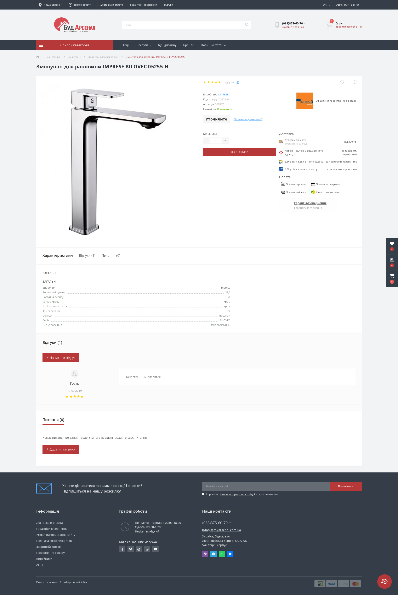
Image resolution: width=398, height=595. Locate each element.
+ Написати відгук (61, 357)
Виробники (44, 559)
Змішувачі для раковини (103, 57)
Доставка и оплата (112, 4)
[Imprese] (304, 101)
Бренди (188, 45)
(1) (237, 82)
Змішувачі (74, 57)
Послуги (142, 45)
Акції (126, 45)
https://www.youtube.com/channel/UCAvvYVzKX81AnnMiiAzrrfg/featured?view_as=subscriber (155, 549)
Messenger (230, 554)
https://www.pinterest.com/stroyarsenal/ (139, 549)
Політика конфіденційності (55, 541)
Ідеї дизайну (167, 45)
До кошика (239, 152)
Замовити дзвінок (293, 27)
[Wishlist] (342, 82)
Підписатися (345, 486)
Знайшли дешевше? (248, 119)
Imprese (222, 94)
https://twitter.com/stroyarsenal (130, 549)
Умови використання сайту (237, 494)
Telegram (213, 554)
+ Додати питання (61, 449)
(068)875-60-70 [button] (215, 522)
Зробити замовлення (349, 26)
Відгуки (168, 4)
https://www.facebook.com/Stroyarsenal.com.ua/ (122, 549)
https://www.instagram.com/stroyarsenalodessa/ (147, 549)
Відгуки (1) (87, 255)
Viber (205, 554)
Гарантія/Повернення (143, 4)
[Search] (247, 25)
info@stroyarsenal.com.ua (221, 530)
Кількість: (210, 134)
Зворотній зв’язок (48, 547)
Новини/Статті (211, 45)
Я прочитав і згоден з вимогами (242, 494)
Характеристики (57, 255)
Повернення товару (50, 553)
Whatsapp (222, 554)
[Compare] (355, 82)
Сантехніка (54, 57)
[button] (392, 279)
